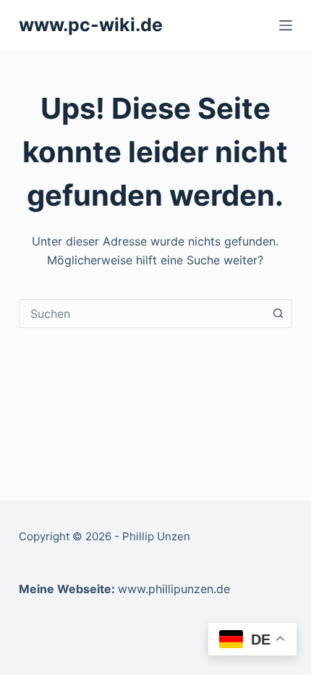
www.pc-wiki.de (91, 24)
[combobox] (142, 313)
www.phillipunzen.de (174, 589)
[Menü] (285, 25)
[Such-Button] (277, 313)
